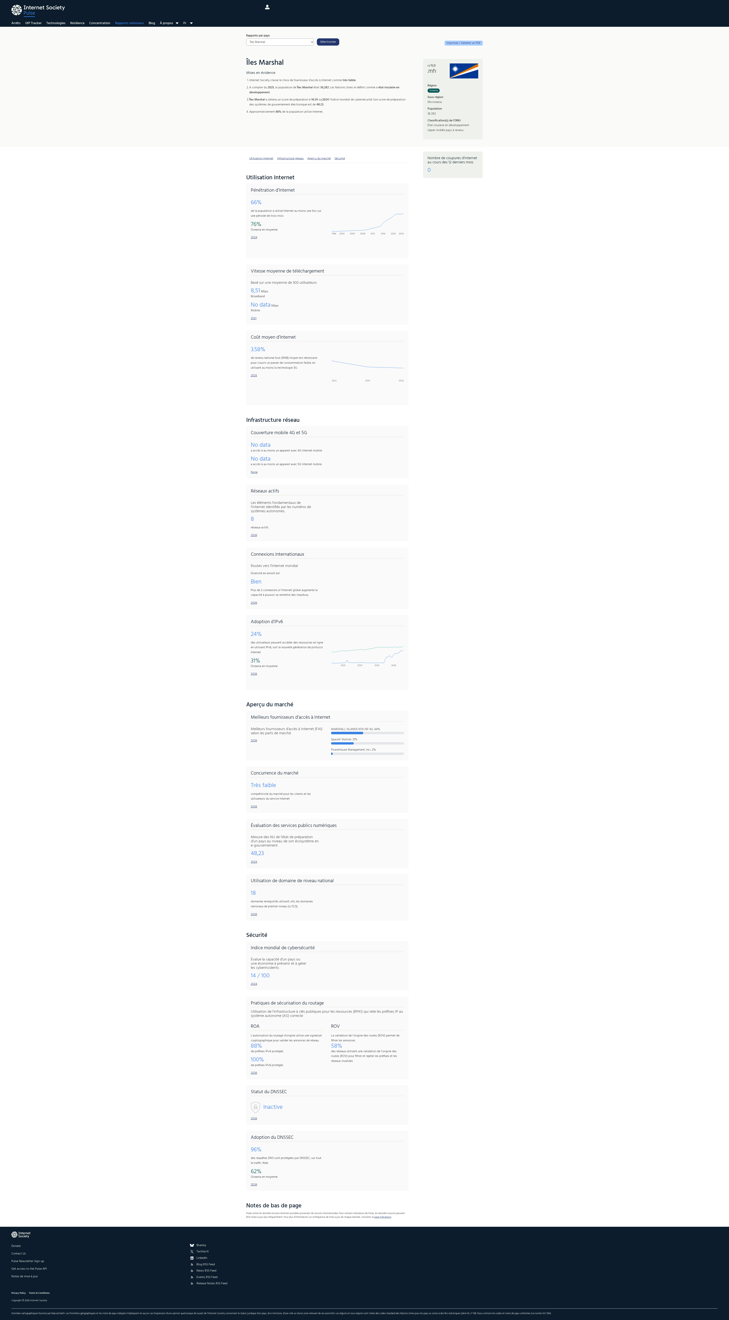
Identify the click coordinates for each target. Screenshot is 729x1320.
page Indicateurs (382, 1217)
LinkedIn (201, 1258)
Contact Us (18, 1253)
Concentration (99, 23)
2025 (254, 375)
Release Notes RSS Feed (211, 1283)
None (254, 472)
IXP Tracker (33, 23)
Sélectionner (328, 42)
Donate (16, 1246)
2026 (254, 535)
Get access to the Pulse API (29, 1269)
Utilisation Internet (261, 158)
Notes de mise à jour (24, 1276)
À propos (166, 23)
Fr (184, 23)
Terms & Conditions (39, 1293)
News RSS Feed (206, 1271)
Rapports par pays (258, 36)
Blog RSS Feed (205, 1264)
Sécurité (340, 158)
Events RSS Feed (207, 1277)
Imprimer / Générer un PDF (464, 43)
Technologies (55, 23)
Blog (152, 23)
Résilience (77, 23)
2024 (254, 237)
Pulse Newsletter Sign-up (27, 1261)
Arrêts (16, 23)
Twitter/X (202, 1252)
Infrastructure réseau (290, 158)
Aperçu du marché (319, 158)
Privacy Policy (18, 1293)
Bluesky (201, 1245)
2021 (253, 318)
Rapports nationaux (129, 23)
